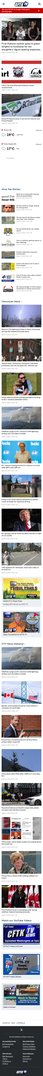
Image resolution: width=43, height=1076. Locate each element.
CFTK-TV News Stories (12, 977)
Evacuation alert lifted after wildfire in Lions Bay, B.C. (21, 775)
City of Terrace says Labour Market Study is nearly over (28, 276)
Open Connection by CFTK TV (15, 635)
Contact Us (6, 1023)
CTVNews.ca (20, 1023)
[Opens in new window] (21, 588)
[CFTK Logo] (21, 4)
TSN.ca (4, 1059)
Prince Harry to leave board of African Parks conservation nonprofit (19, 741)
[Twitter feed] (21, 1029)
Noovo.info (26, 1056)
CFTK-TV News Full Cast (13, 946)
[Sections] (4, 4)
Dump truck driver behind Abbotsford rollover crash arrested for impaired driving (20, 501)
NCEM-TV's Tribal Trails (12, 601)
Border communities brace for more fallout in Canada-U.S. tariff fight (20, 707)
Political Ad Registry (29, 1049)
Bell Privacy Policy (29, 1044)
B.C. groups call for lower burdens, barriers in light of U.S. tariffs (21, 535)
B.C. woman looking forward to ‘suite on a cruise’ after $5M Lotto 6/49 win (21, 467)
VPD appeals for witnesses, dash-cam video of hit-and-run (20, 569)
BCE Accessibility (8, 1044)
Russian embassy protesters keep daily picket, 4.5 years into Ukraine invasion (20, 809)
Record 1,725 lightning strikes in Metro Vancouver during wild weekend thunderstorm (21, 330)
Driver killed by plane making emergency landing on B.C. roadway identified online (21, 398)
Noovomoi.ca (27, 1059)
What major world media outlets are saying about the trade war (21, 843)
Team (13, 1023)
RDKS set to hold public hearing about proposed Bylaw (27, 195)
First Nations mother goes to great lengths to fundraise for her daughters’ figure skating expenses (21, 46)
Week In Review (9, 1007)
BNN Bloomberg (7, 1056)
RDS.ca (25, 1061)
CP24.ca (5, 1063)
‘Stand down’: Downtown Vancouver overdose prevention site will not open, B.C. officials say (20, 365)
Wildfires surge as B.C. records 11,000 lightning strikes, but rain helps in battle (20, 433)
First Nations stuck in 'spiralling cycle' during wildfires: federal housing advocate (19, 911)
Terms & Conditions (29, 1046)
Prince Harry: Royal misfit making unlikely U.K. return (20, 877)
